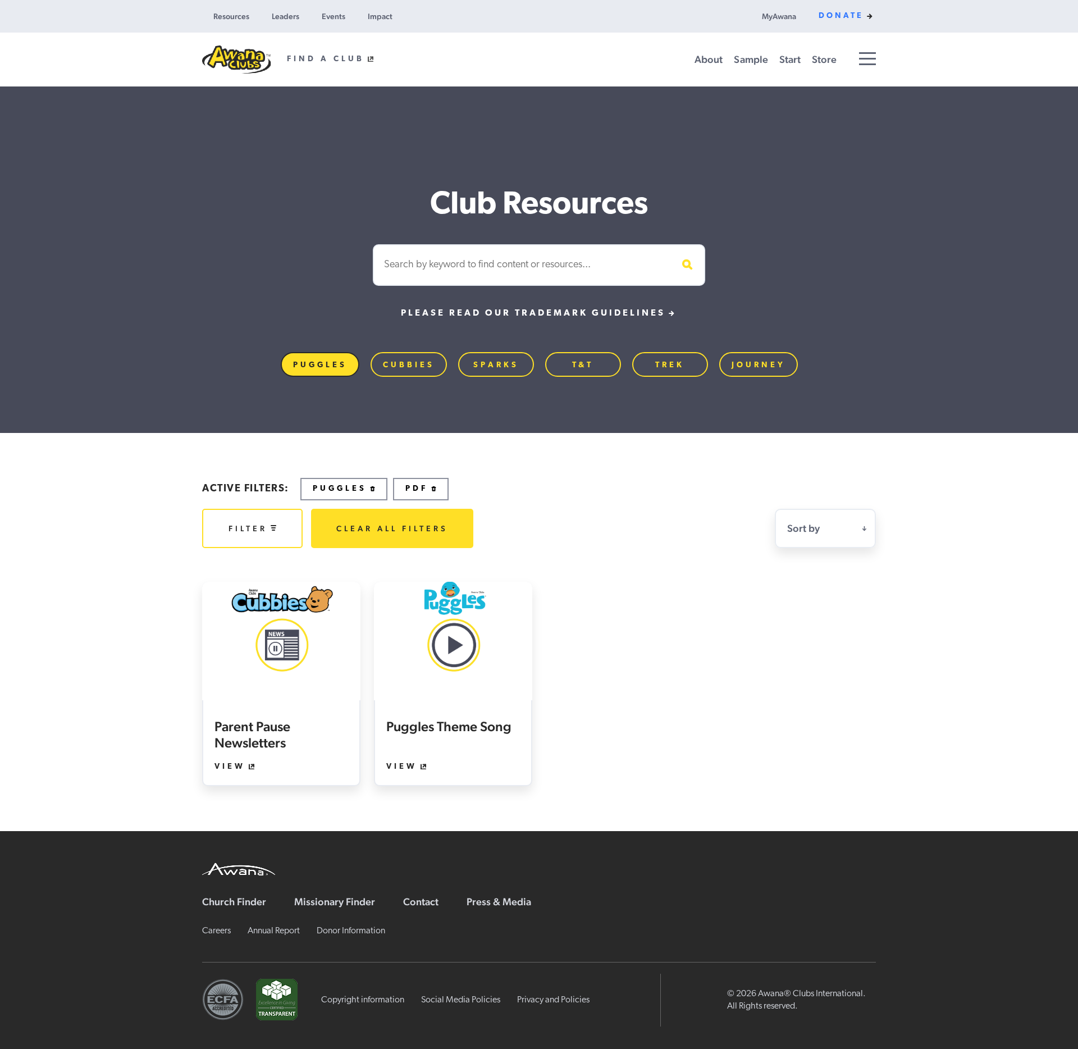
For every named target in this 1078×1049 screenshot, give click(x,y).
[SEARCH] (685, 265)
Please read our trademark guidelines (533, 313)
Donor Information (351, 931)
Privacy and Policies (553, 1000)
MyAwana (779, 16)
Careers (216, 931)
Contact (420, 901)
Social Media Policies (460, 1000)
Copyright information (362, 1000)
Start (790, 59)
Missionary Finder (334, 901)
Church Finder (234, 901)
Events (333, 16)
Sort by (803, 528)
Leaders (285, 16)
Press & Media (499, 901)
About (709, 59)
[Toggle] (867, 58)
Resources (231, 16)
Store (824, 59)
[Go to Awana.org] (238, 867)
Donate (841, 16)
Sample (751, 59)
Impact (380, 16)
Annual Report (274, 931)
